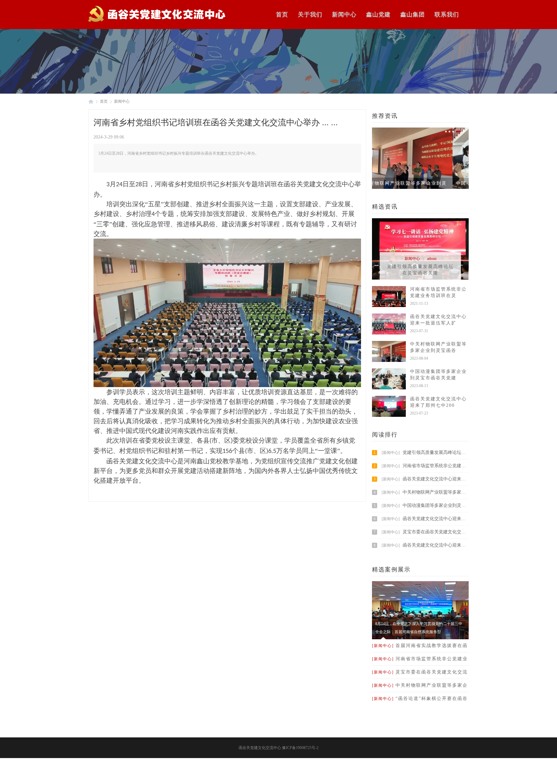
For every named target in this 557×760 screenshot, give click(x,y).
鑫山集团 (412, 14)
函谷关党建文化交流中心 (260, 747)
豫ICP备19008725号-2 (300, 747)
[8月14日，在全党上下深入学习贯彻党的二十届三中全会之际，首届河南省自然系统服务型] (420, 638)
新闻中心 (344, 14)
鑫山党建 (378, 14)
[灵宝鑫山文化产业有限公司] (157, 21)
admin (431, 258)
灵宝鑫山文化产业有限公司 (90, 101)
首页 (282, 14)
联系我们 (447, 14)
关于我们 (310, 14)
